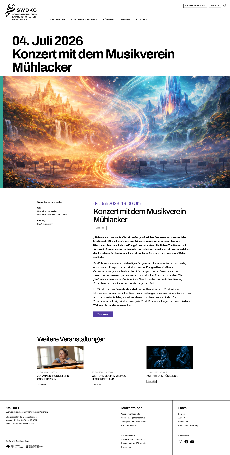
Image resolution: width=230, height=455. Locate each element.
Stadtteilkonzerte (128, 425)
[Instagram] (180, 442)
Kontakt (181, 414)
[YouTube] (192, 442)
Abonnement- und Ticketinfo (133, 443)
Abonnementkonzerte (130, 414)
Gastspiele (100, 228)
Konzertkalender (128, 435)
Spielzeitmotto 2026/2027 (133, 439)
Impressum (183, 421)
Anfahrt (181, 418)
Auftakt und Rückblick (162, 375)
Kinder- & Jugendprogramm (133, 418)
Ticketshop (126, 447)
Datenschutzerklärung (188, 425)
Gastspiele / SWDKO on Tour (133, 421)
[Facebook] (186, 442)
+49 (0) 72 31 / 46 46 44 (23, 423)
